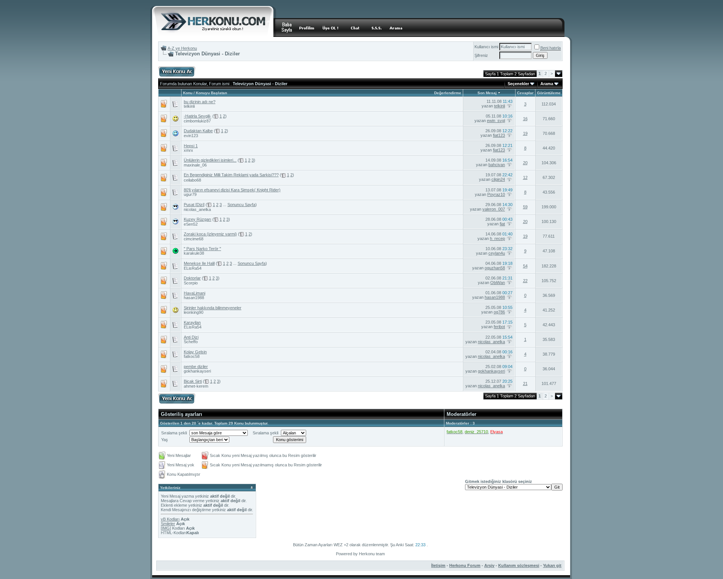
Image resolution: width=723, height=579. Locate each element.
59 (525, 207)
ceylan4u (496, 253)
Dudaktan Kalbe (198, 130)
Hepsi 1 (191, 146)
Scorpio (191, 283)
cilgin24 (498, 179)
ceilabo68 (192, 180)
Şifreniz (481, 55)
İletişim (438, 565)
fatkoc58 (192, 356)
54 (525, 266)
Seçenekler (518, 83)
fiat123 (499, 135)
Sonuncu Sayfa (241, 204)
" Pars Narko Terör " (202, 248)
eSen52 (191, 224)
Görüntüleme (549, 93)
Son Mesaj (487, 93)
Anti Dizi (191, 337)
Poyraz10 (496, 194)
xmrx (188, 150)
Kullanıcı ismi (486, 46)
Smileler (168, 523)
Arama (546, 83)
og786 (499, 312)
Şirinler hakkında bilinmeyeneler (212, 308)
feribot (499, 326)
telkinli (189, 106)
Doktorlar (192, 278)
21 (525, 383)
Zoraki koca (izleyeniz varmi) (210, 234)
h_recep (497, 238)
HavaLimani (194, 293)
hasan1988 (194, 297)
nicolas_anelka (197, 209)
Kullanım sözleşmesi (518, 565)
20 (525, 162)
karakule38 (194, 253)
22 (525, 280)
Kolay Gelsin (195, 352)
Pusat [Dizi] (194, 204)
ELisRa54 (192, 268)
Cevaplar (525, 93)
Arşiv (489, 565)
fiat (502, 224)
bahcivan (496, 164)
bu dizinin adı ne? (199, 101)
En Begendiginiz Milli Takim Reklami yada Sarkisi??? (231, 175)
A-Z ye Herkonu (182, 48)
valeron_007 (493, 209)
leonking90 (193, 312)
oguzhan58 (495, 268)
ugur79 (190, 194)
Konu (187, 93)
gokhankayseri (197, 371)
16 (525, 118)
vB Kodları (170, 519)
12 (525, 177)
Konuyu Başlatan (211, 93)
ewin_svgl (496, 120)
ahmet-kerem (196, 386)
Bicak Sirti (193, 381)
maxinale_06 (195, 165)
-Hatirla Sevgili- (197, 116)
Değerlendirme (447, 93)
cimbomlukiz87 (197, 121)
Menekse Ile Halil (199, 263)
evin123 (191, 135)
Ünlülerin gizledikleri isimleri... (210, 160)
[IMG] (166, 528)
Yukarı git (552, 565)
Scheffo (191, 341)
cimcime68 (193, 239)
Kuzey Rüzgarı (197, 219)
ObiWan (497, 282)
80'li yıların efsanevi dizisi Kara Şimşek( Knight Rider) (232, 190)
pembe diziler (196, 366)
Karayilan (192, 322)
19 (525, 133)
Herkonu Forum (464, 565)
